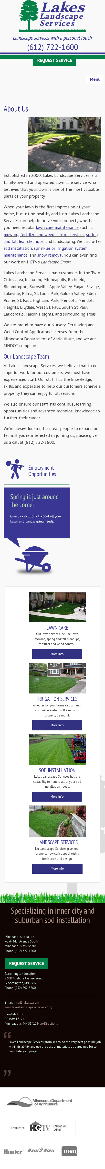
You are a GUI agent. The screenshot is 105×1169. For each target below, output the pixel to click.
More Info (57, 654)
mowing (11, 234)
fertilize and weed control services (52, 234)
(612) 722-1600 (52, 47)
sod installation (18, 248)
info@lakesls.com (26, 1002)
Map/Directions (47, 1023)
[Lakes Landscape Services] (52, 15)
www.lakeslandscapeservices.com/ (28, 1007)
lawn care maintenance (57, 227)
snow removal (50, 255)
